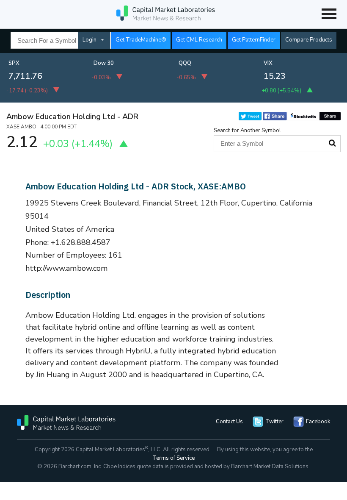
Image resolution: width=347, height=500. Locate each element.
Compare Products (308, 40)
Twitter (274, 421)
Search (332, 143)
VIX (268, 63)
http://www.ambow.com (66, 268)
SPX (13, 63)
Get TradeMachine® (141, 40)
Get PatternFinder (253, 40)
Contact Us (229, 421)
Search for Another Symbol (247, 130)
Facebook (318, 421)
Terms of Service (173, 458)
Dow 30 (104, 63)
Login (89, 40)
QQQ (185, 63)
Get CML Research (199, 40)
